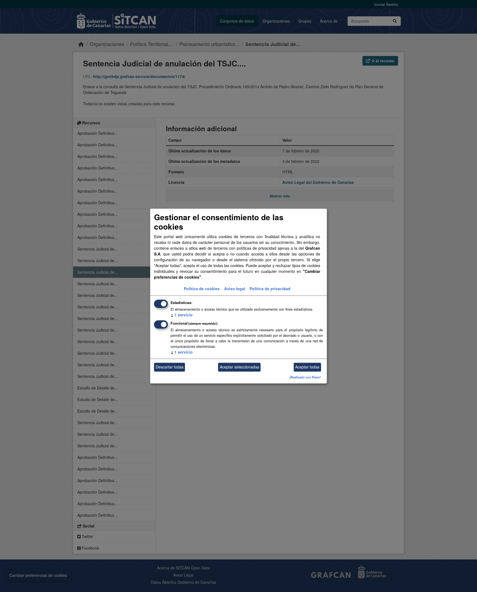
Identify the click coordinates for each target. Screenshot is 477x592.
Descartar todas (170, 367)
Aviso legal (234, 288)
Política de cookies (202, 288)
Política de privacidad (270, 288)
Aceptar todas (307, 367)
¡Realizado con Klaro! (305, 377)
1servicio (182, 314)
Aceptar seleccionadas (239, 367)
